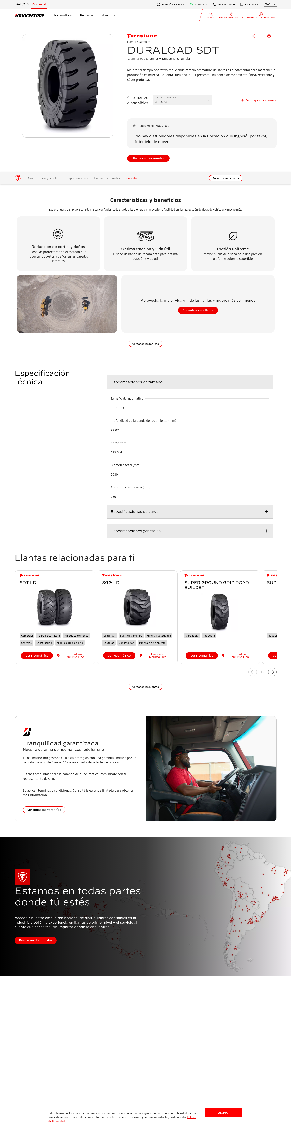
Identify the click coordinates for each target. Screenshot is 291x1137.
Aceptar (223, 1112)
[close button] (288, 1104)
